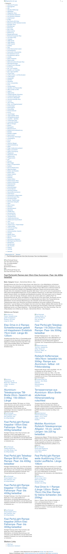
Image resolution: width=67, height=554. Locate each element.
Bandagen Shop (11, 24)
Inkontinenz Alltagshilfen (13, 97)
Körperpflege (10, 109)
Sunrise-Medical (11, 215)
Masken (9, 125)
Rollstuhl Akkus (11, 179)
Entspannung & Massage (13, 65)
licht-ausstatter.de (41, 553)
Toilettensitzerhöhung (12, 218)
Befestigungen (11, 26)
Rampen (9, 161)
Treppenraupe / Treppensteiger (15, 224)
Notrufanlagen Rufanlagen (14, 137)
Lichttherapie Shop (12, 120)
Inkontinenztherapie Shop (14, 99)
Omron (9, 140)
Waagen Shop (11, 234)
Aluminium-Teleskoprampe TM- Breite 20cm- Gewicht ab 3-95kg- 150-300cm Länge (17, 395)
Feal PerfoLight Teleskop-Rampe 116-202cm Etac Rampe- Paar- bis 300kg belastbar (49, 329)
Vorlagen (9, 233)
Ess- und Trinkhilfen (12, 68)
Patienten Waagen (12, 143)
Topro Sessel (10, 223)
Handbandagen (11, 86)
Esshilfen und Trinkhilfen (13, 70)
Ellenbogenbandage (12, 63)
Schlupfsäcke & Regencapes (14, 195)
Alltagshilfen (10, 11)
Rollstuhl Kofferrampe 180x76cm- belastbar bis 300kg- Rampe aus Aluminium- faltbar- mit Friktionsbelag (48, 361)
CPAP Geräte (10, 40)
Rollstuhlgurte (10, 185)
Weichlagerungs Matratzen (14, 241)
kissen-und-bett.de (53, 553)
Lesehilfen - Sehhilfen (13, 119)
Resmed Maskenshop (13, 167)
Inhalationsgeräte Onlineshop (15, 94)
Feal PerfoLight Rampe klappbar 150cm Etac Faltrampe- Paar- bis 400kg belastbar (16, 426)
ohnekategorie (11, 138)
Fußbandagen (11, 76)
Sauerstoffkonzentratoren (13, 192)
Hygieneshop (10, 93)
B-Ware (9, 19)
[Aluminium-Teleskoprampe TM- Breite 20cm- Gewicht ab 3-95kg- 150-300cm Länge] (10, 382)
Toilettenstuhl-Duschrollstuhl (14, 219)
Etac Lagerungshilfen (12, 71)
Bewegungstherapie (12, 34)
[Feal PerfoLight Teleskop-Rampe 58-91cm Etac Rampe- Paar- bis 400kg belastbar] (10, 449)
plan (8, 159)
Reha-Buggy (10, 163)
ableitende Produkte (12, 5)
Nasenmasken (11, 135)
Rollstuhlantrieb (11, 184)
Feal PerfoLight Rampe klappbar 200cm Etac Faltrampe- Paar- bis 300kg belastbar (16, 523)
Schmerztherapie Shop (13, 197)
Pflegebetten (10, 153)
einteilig (9, 57)
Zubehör (9, 247)
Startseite (9, 251)
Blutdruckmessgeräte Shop (14, 36)
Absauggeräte (11, 6)
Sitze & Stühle (11, 205)
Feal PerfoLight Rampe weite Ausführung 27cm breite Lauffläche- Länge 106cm (48, 459)
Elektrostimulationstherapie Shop (15, 62)
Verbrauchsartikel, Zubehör (14, 231)
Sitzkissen (10, 206)
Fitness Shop (10, 73)
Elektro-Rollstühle (11, 58)
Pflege (9, 146)
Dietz (8, 47)
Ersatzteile (10, 67)
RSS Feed (10, 544)
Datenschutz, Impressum (13, 546)
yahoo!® (51, 551)
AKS (8, 8)
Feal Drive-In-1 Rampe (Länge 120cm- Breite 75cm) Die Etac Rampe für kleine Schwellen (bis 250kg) (48, 492)
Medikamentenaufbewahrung (14, 130)
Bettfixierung (10, 32)
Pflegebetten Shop (12, 154)
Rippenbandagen (11, 169)
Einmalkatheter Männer (13, 55)
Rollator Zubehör (11, 174)
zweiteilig (9, 249)
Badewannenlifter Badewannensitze (16, 23)
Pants (8, 141)
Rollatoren (10, 176)
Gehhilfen (9, 80)
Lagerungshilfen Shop (13, 115)
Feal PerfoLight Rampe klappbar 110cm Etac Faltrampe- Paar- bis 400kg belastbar (16, 489)
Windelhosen (10, 242)
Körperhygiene (11, 107)
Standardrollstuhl (11, 208)
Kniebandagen (11, 106)
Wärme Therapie (11, 236)
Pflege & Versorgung (12, 151)
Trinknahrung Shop (12, 228)
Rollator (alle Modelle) (13, 171)
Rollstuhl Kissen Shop (13, 180)
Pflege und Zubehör (12, 150)
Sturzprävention (11, 213)
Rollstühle (9, 177)
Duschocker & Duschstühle (14, 52)
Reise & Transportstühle (13, 164)
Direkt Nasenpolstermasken (14, 49)
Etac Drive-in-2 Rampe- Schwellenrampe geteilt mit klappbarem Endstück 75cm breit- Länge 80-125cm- (18, 330)
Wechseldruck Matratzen (13, 239)
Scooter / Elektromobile (13, 200)
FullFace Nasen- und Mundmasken (16, 75)
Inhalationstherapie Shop (13, 96)
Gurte (8, 84)
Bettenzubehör (11, 31)
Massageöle (10, 127)
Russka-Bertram (11, 189)
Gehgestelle (10, 78)
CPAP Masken (11, 42)
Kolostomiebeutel (11, 110)
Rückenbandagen (12, 187)
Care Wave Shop (11, 37)
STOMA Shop (10, 211)
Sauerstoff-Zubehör (12, 190)
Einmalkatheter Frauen (13, 54)
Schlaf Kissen (10, 193)
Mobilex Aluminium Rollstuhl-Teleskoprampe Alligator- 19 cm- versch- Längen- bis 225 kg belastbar (48, 429)
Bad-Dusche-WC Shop (13, 21)
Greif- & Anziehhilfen (12, 83)
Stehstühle (10, 210)
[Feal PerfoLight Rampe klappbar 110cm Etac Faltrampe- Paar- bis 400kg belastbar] (10, 478)
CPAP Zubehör (11, 44)
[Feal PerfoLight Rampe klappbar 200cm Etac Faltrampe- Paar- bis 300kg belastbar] (10, 512)
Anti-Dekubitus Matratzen (13, 14)
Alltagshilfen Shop (12, 13)
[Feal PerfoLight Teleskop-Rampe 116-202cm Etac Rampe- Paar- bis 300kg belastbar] (41, 317)
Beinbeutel (10, 27)
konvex (9, 112)
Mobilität (9, 132)
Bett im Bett (10, 29)
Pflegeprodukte (11, 158)
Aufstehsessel (11, 18)
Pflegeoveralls (11, 156)
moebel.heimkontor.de (30, 553)
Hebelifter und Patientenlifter (14, 88)
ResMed (9, 166)
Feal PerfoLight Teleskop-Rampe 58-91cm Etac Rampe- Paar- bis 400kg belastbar (18, 459)
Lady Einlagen (11, 114)
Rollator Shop (10, 172)
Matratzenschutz (11, 128)
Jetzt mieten (10, 102)
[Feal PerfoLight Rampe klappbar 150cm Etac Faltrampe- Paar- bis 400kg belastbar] (10, 415)
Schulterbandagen (12, 198)
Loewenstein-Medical (12, 122)
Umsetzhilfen (10, 229)
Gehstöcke (10, 81)
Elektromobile (10, 60)
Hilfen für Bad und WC (13, 89)
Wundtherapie (11, 244)
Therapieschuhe (11, 216)
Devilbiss (9, 45)
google (41, 551)
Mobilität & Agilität (12, 133)
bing (45, 551)
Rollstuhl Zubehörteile (13, 182)
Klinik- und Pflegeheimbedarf (14, 104)
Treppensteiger (11, 226)
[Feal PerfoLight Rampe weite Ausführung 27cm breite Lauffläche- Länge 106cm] (41, 449)
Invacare (9, 101)
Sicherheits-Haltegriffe (13, 202)
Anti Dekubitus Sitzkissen (13, 16)
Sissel (8, 203)
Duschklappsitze (11, 50)
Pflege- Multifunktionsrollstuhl (14, 148)
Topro (8, 221)
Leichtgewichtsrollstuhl (13, 117)
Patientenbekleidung (12, 145)
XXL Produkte (10, 246)
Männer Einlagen (11, 123)
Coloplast (9, 39)
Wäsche (9, 237)
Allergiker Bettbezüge (12, 10)
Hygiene (9, 91)
